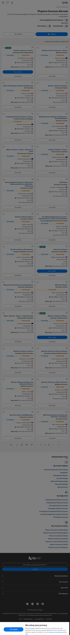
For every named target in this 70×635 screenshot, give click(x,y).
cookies (32, 628)
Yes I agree (14, 629)
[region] (34, 628)
